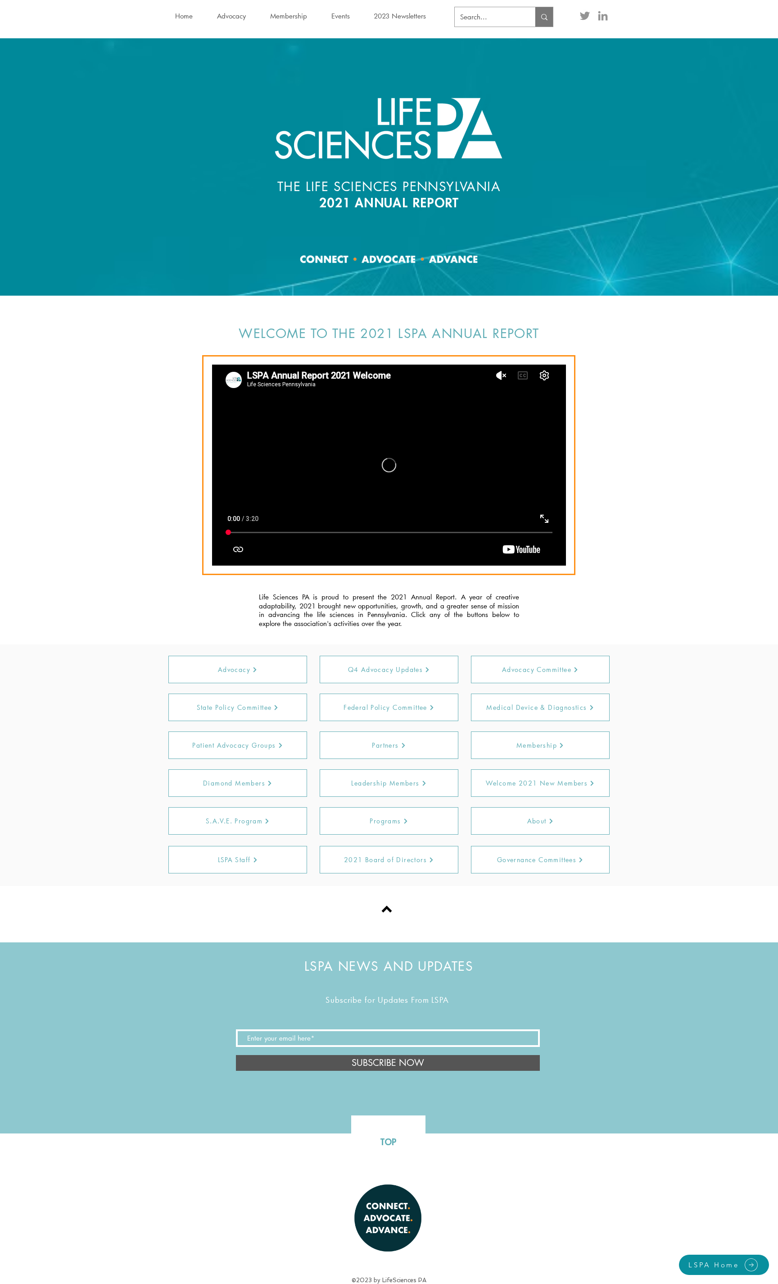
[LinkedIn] (603, 16)
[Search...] (544, 17)
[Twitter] (585, 16)
